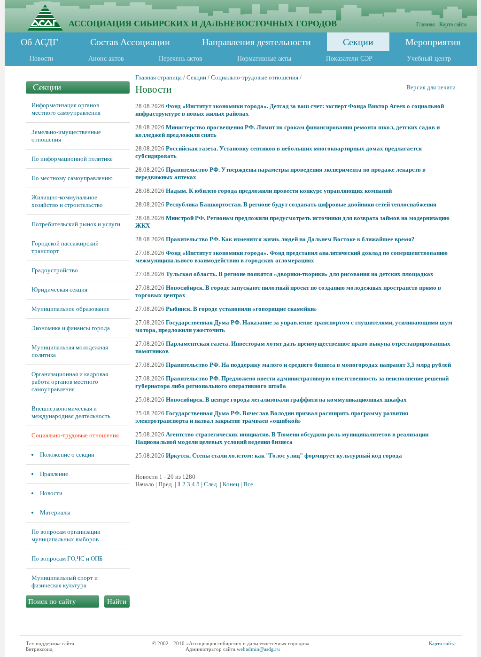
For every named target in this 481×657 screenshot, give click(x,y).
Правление (54, 473)
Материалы (55, 512)
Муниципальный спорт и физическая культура (64, 581)
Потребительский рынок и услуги (75, 224)
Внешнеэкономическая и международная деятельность (70, 412)
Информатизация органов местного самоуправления (66, 109)
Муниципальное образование (70, 308)
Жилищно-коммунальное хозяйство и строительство (67, 201)
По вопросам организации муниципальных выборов (66, 535)
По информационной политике (72, 158)
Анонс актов (106, 58)
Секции (358, 42)
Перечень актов (180, 58)
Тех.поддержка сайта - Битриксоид (52, 646)
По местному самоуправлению (72, 178)
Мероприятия (432, 42)
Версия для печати (431, 87)
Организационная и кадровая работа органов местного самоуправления (69, 382)
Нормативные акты (264, 58)
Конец (231, 484)
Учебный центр (429, 58)
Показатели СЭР (349, 58)
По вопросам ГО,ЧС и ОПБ (66, 558)
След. (211, 484)
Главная (425, 24)
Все (248, 484)
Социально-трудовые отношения (75, 435)
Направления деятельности (256, 42)
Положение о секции (67, 454)
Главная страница (158, 77)
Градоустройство (54, 270)
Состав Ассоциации (130, 42)
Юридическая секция (59, 289)
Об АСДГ (39, 42)
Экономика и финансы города (70, 328)
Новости (42, 58)
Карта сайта (452, 24)
